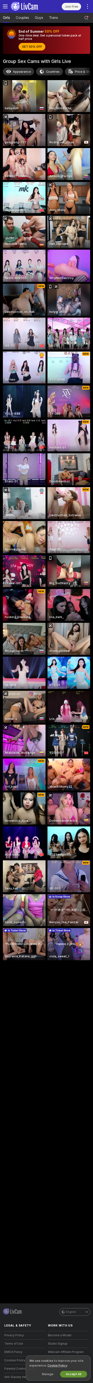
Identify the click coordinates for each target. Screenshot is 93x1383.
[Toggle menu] (5, 6)
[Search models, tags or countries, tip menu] (86, 18)
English (71, 1312)
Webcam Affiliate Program (66, 1352)
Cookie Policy (57, 1365)
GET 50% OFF (32, 46)
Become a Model (59, 1335)
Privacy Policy (14, 1335)
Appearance (22, 71)
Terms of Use (13, 1343)
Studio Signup (57, 1343)
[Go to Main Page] (28, 6)
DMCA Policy (13, 1352)
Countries (53, 71)
